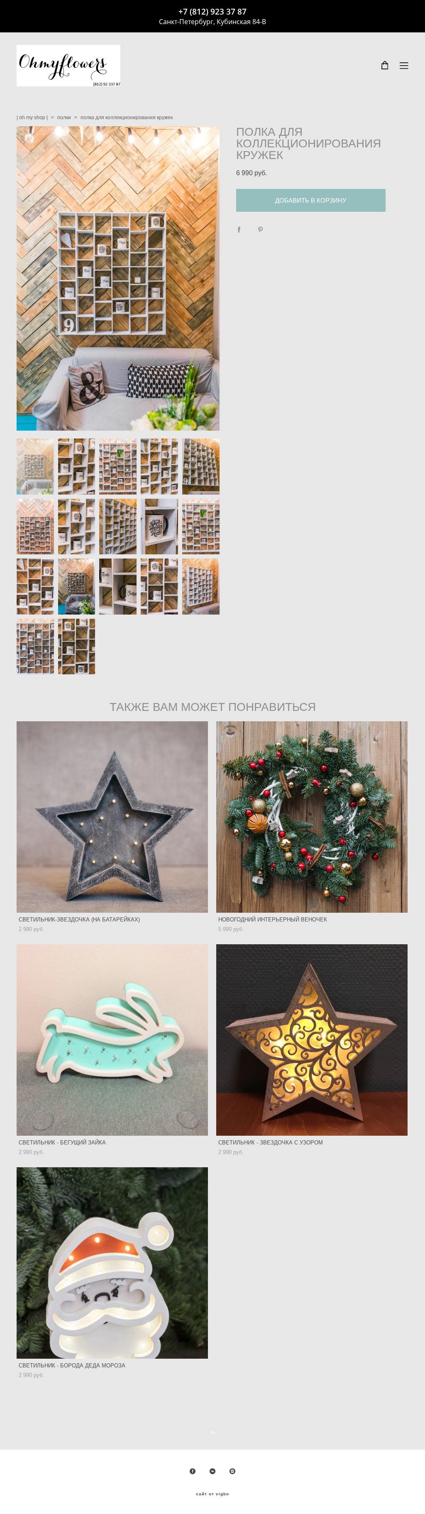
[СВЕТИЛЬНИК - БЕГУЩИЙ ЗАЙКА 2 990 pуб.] (112, 1040)
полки (64, 117)
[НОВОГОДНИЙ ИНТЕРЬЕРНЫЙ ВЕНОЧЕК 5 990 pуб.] (312, 817)
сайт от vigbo (212, 1494)
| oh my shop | (32, 117)
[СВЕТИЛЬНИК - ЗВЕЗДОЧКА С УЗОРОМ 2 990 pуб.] (312, 1040)
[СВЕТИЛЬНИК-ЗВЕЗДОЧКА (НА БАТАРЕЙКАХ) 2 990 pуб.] (112, 817)
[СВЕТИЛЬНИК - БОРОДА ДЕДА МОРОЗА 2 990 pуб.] (112, 1263)
